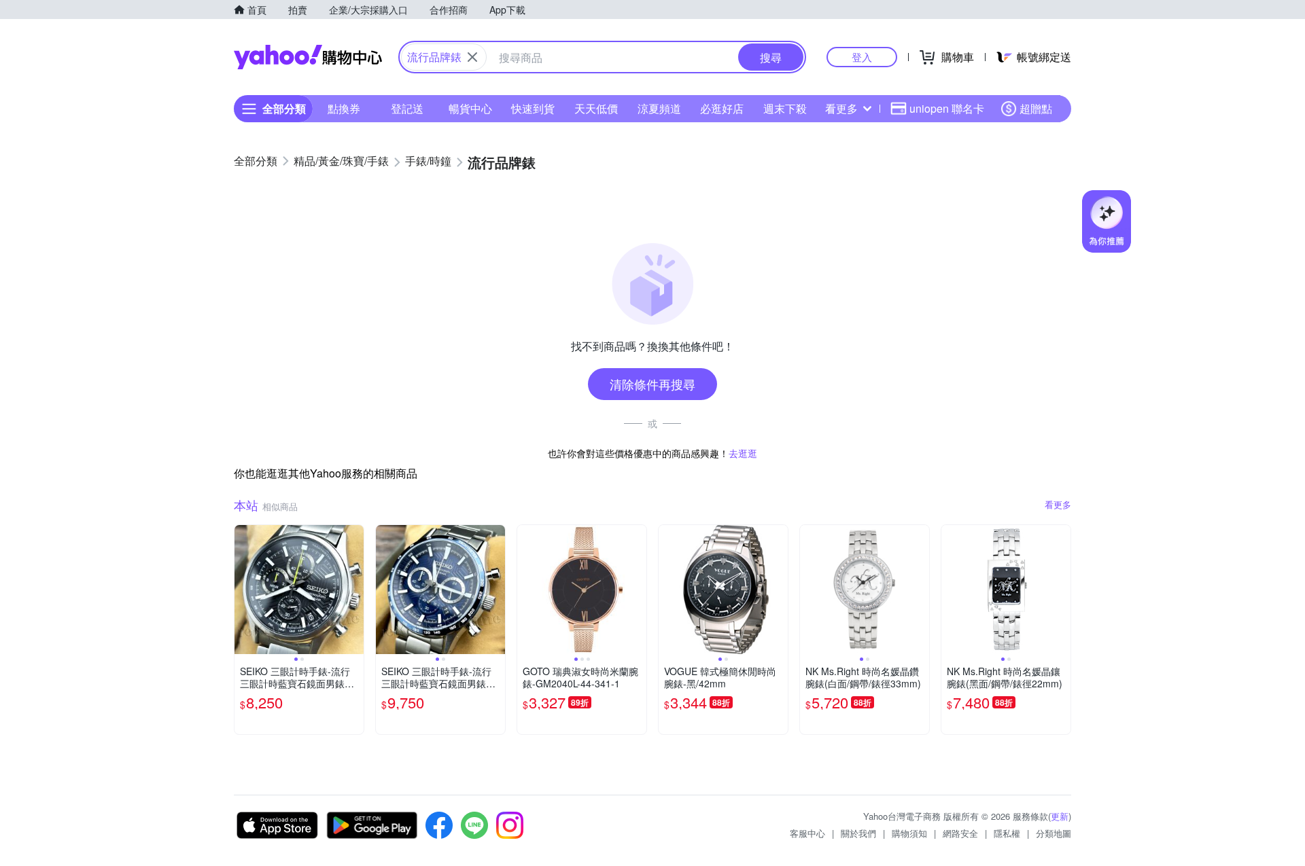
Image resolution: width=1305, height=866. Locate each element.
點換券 (344, 108)
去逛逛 (743, 453)
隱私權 (1007, 833)
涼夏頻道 (659, 108)
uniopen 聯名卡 (946, 108)
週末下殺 (785, 108)
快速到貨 (533, 108)
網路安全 (960, 833)
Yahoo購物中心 (308, 57)
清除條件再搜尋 (652, 384)
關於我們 (858, 833)
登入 (862, 57)
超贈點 (1036, 108)
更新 (1059, 816)
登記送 (407, 108)
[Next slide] (355, 590)
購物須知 (909, 833)
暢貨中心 (470, 108)
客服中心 (807, 833)
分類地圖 (1053, 833)
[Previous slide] (243, 590)
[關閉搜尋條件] (472, 57)
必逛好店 (722, 108)
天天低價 (596, 108)
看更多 (841, 108)
